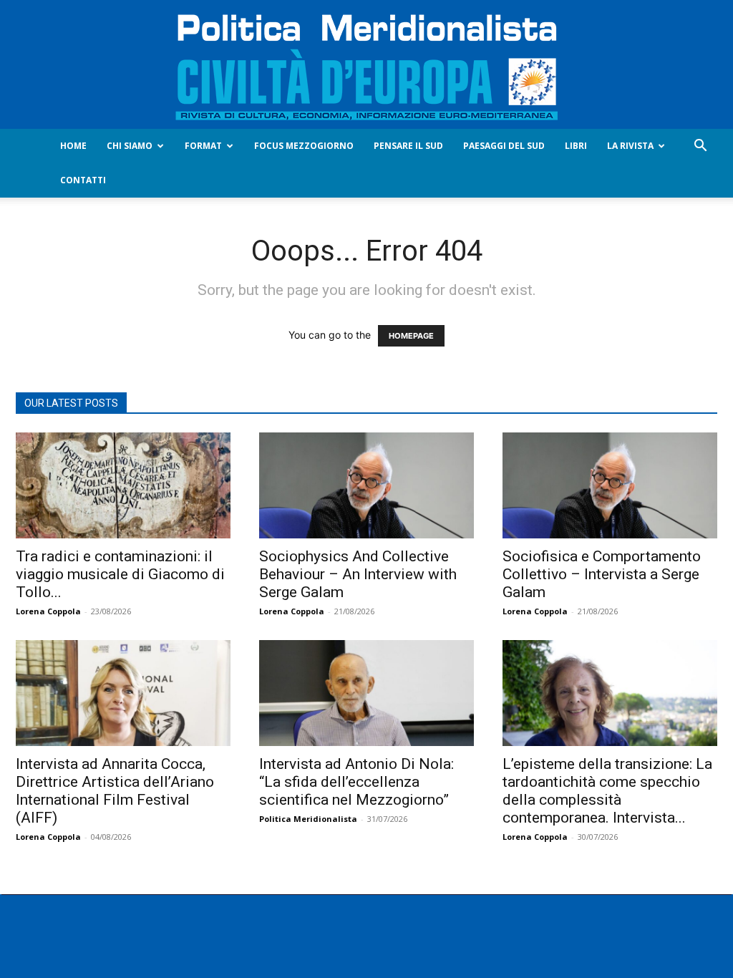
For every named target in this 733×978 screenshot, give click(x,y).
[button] (700, 147)
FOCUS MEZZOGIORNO (304, 146)
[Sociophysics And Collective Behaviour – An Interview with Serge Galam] (366, 485)
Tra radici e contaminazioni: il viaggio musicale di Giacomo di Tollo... (120, 574)
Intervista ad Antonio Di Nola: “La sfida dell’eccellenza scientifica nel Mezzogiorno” (356, 781)
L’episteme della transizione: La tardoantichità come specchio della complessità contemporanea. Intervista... (607, 790)
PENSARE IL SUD (408, 146)
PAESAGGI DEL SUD (504, 146)
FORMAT (203, 146)
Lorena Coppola (48, 611)
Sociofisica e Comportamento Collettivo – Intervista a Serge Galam (602, 574)
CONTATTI (83, 180)
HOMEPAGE (411, 336)
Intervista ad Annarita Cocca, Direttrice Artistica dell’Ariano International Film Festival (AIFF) (115, 790)
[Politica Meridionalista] (366, 64)
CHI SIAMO (129, 146)
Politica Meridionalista (308, 818)
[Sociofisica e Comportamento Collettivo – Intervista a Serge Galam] (610, 485)
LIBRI (576, 146)
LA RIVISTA (630, 146)
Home (73, 146)
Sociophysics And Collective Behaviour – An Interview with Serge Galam (358, 574)
